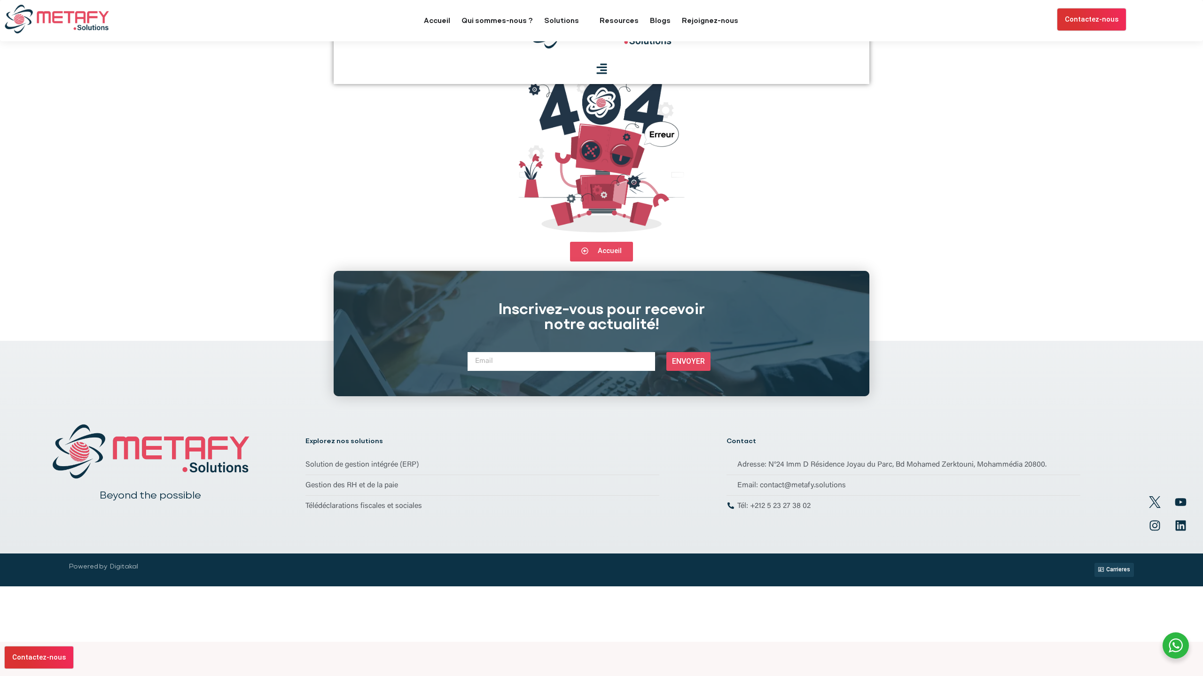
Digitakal (124, 566)
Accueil (437, 20)
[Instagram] (1154, 526)
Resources (619, 20)
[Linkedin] (1180, 526)
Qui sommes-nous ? (497, 20)
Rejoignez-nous (710, 20)
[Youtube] (1180, 502)
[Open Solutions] (584, 20)
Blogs (660, 20)
